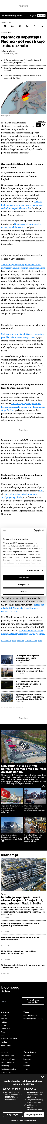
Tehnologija (5, 1029)
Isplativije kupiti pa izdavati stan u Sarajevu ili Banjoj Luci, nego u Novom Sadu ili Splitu (30, 696)
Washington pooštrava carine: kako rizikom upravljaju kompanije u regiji (34, 808)
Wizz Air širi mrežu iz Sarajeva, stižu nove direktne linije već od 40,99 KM (11, 838)
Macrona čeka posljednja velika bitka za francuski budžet (20, 938)
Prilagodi (22, 585)
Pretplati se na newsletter (33, 1001)
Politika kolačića (7, 1056)
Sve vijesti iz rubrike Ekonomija (12, 708)
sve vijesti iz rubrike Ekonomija (12, 978)
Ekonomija (9, 855)
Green (3, 1032)
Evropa (4, 894)
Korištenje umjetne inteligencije (8, 1070)
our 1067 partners (18, 543)
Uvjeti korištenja (7, 1062)
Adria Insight (6, 1045)
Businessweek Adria (9, 1039)
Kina (40, 641)
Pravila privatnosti (8, 1059)
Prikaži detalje (33, 570)
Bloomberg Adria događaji (33, 1019)
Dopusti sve (24, 578)
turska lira (31, 641)
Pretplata (41, 15)
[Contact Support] (44, 787)
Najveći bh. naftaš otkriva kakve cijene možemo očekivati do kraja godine (23, 769)
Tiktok (26, 1069)
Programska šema (30, 1015)
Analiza (4, 1042)
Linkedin (27, 1066)
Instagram (27, 1059)
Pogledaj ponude (34, 1114)
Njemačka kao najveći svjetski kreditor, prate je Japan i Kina (30, 670)
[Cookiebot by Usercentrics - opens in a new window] (33, 530)
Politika (4, 1019)
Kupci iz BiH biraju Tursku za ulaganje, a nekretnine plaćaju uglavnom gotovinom (12, 809)
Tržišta (4, 1022)
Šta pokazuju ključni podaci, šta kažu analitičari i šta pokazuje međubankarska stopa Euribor (23, 406)
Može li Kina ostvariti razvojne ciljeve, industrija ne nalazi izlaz (19, 952)
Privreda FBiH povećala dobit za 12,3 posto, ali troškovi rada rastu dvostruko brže (33, 838)
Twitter (26, 1062)
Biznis (3, 1015)
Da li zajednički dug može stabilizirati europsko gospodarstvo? (28, 658)
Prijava (33, 15)
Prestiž (4, 1025)
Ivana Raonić (11, 51)
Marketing (5, 1066)
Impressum (5, 1052)
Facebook (27, 1056)
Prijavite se (31, 1120)
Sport (3, 1035)
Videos (26, 1012)
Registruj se (12, 1114)
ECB (14, 641)
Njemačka (6, 641)
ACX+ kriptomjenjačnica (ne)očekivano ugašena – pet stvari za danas (29, 684)
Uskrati (23, 592)
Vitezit (20, 641)
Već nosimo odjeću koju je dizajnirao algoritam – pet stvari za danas (23, 966)
